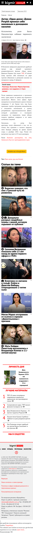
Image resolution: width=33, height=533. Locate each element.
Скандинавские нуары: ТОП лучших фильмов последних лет (18, 406)
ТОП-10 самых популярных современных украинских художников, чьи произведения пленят (17, 398)
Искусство (27, 449)
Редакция (4, 478)
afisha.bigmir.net (13, 468)
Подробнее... (9, 525)
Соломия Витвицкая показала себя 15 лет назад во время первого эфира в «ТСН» (13, 252)
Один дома (8, 159)
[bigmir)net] (10, 2)
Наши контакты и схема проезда (11, 482)
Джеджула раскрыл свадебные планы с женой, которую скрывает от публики (14, 221)
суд (14, 159)
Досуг (10, 15)
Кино (4, 449)
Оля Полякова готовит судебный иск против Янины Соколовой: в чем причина (17, 426)
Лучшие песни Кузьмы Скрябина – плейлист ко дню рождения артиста (18, 418)
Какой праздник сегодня (8, 11)
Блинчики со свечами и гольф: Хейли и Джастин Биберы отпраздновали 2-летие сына (14, 285)
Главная (3, 15)
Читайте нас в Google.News (16, 151)
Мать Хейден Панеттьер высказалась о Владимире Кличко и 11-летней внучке (14, 349)
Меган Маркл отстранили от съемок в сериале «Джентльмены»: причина (14, 318)
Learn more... (21, 530)
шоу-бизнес (19, 159)
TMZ (22, 73)
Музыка (10, 449)
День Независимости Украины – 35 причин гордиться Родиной (18, 412)
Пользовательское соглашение (11, 492)
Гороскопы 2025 (22, 11)
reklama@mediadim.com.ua (10, 502)
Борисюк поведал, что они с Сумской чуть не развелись (14, 190)
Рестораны (18, 449)
